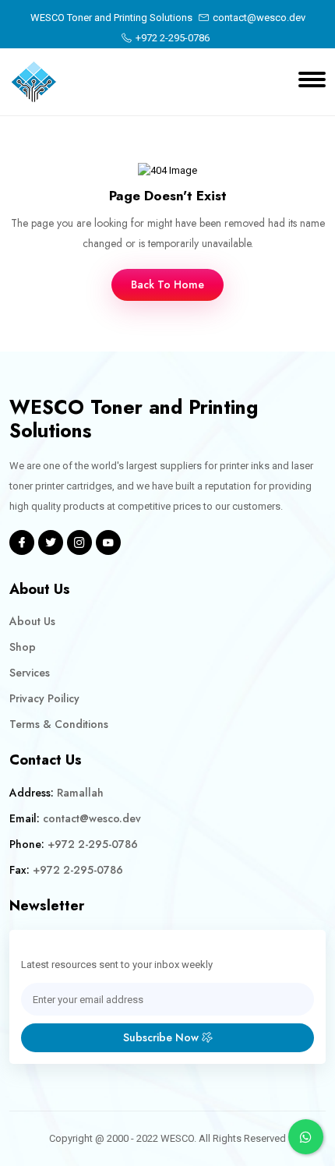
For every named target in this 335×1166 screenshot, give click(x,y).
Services (29, 672)
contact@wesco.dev (259, 17)
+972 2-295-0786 (173, 38)
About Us (32, 621)
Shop (22, 647)
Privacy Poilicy (44, 698)
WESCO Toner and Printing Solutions (111, 17)
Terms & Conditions (58, 724)
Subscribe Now (162, 1037)
